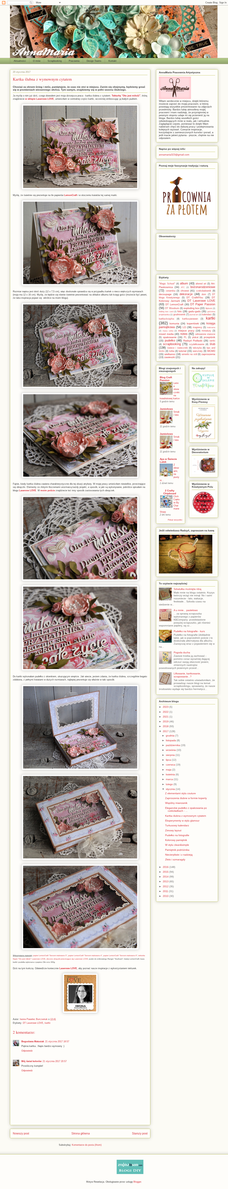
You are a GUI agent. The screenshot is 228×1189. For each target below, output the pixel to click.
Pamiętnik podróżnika (177, 849)
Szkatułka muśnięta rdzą (187, 589)
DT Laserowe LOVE (33, 1023)
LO (184, 327)
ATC (183, 287)
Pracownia (74, 61)
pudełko (170, 340)
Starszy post (139, 1133)
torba (171, 351)
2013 (166, 881)
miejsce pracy (186, 330)
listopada (171, 740)
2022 (166, 711)
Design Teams (94, 61)
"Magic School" (167, 283)
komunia (174, 323)
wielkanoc (169, 354)
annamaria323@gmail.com (174, 154)
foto (179, 311)
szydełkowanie (196, 344)
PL (185, 337)
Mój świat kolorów (31, 1061)
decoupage (165, 294)
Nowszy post (21, 1133)
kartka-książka (166, 319)
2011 (166, 891)
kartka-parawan (190, 319)
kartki (47, 1023)
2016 (166, 867)
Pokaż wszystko (175, 520)
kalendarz (207, 314)
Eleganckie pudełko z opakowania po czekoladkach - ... (186, 809)
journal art (194, 314)
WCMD (211, 350)
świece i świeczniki (177, 348)
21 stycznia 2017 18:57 (57, 1041)
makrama (211, 327)
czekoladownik (203, 291)
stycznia (171, 789)
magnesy (197, 327)
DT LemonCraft (174, 304)
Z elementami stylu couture (180, 793)
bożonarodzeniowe (202, 287)
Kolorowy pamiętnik (176, 840)
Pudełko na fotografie (177, 835)
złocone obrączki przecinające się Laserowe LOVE (67, 959)
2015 (166, 871)
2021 (166, 716)
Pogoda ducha (182, 652)
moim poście (47, 490)
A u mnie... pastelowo (186, 610)
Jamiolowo (166, 433)
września (171, 750)
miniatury (206, 331)
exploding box (191, 308)
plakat (195, 337)
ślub (212, 344)
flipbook (209, 308)
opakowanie (170, 337)
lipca (169, 759)
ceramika (170, 291)
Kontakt (112, 61)
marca (170, 779)
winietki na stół (189, 354)
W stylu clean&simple (177, 844)
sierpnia (170, 755)
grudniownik (179, 314)
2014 (166, 876)
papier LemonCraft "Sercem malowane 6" (120, 955)
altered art (201, 283)
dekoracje (186, 294)
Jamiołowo (166, 408)
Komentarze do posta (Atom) (87, 1145)
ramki (212, 341)
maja (169, 769)
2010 (166, 896)
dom (204, 294)
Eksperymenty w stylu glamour (182, 820)
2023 (166, 706)
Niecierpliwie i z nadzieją (179, 854)
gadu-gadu (194, 311)
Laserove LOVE (27, 490)
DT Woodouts (172, 308)
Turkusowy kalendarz (177, 825)
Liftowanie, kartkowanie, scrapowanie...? (187, 675)
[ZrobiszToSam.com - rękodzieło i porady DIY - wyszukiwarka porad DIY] (130, 1173)
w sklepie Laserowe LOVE (39, 99)
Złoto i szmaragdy (175, 859)
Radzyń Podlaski (193, 340)
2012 (166, 886)
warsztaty (198, 351)
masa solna (168, 331)
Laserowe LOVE (68, 968)
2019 (166, 721)
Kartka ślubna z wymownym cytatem (185, 815)
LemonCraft (70, 195)
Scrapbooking (55, 61)
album (184, 283)
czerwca (171, 764)
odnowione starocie (205, 334)
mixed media (166, 334)
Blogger (137, 1181)
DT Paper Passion (202, 304)
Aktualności (20, 61)
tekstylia (197, 348)
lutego (169, 784)
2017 (166, 731)
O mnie (36, 61)
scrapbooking (172, 344)
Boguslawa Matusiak (32, 1041)
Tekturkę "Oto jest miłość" (126, 95)
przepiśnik (209, 337)
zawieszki (169, 357)
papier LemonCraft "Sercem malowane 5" (50, 955)
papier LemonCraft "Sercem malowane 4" (85, 955)
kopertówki (193, 323)
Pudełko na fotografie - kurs (189, 631)
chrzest (185, 290)
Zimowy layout (173, 830)
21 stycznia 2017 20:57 (55, 1061)
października (173, 745)
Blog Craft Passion (166, 379)
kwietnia (171, 774)
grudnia (170, 735)
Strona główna (80, 1133)
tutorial (182, 350)
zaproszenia (208, 354)
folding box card (166, 311)
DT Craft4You (194, 297)
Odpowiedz (27, 1050)
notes (184, 334)
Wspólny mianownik (176, 803)
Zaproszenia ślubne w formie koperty (186, 798)
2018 (166, 726)
